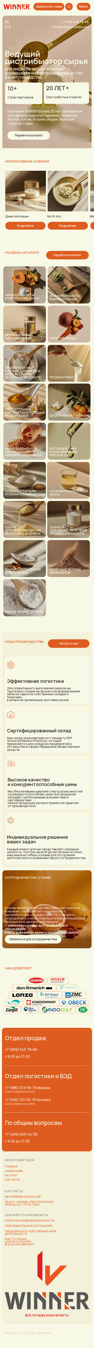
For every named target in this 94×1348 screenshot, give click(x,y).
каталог (11, 1175)
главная (11, 1166)
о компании (14, 1171)
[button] (33, 939)
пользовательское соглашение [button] (28, 1226)
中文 (8, 26)
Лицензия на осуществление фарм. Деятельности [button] (31, 1232)
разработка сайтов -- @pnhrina (28, 1333)
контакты (12, 1180)
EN (7, 21)
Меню (83, 6)
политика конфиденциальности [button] (29, 1220)
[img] (16, 6)
